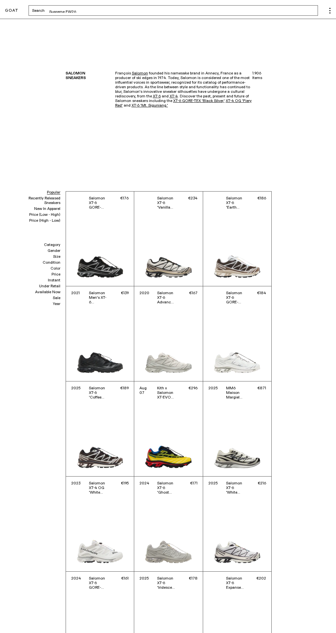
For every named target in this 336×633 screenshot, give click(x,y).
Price (56, 274)
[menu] (330, 10)
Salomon (140, 73)
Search (89, 10)
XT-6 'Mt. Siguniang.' (150, 106)
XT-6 (157, 96)
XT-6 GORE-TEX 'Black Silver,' (199, 101)
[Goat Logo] (11, 10)
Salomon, (27, 619)
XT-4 (174, 96)
